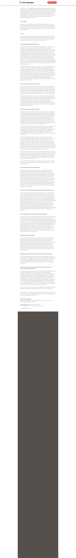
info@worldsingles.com (24, 304)
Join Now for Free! (52, 2)
